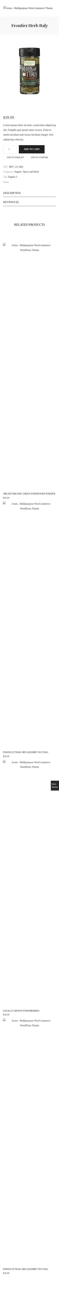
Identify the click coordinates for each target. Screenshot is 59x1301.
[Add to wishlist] (29, 489)
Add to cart (32, 149)
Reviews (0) (11, 202)
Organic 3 (12, 177)
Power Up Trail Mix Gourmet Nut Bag (25, 752)
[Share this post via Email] (25, 182)
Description (12, 193)
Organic (18, 172)
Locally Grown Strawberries (21, 1011)
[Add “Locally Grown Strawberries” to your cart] (23, 1006)
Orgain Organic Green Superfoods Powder (29, 493)
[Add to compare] (36, 489)
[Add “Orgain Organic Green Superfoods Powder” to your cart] (23, 489)
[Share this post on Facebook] (11, 182)
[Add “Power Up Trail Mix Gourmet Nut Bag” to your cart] (23, 748)
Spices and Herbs (31, 172)
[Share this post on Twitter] (15, 182)
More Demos (55, 785)
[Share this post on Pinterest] (18, 182)
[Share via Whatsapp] (22, 182)
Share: (6, 182)
